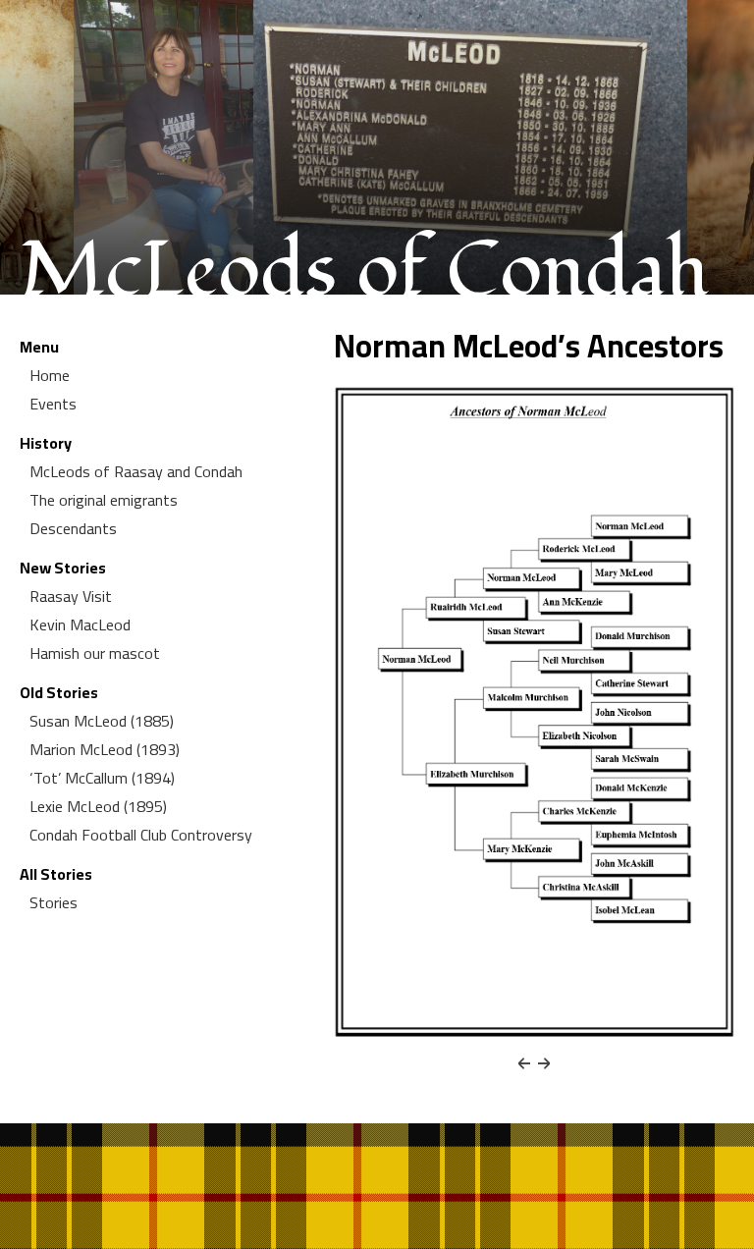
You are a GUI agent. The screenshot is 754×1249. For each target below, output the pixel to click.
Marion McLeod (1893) (104, 749)
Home (49, 375)
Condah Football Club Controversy (140, 834)
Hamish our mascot (94, 653)
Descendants (73, 528)
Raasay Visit (70, 596)
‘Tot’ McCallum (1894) (102, 777)
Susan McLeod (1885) (101, 721)
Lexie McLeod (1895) (98, 806)
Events (53, 403)
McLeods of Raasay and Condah (135, 471)
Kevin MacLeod (80, 624)
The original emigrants (103, 500)
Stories (53, 902)
